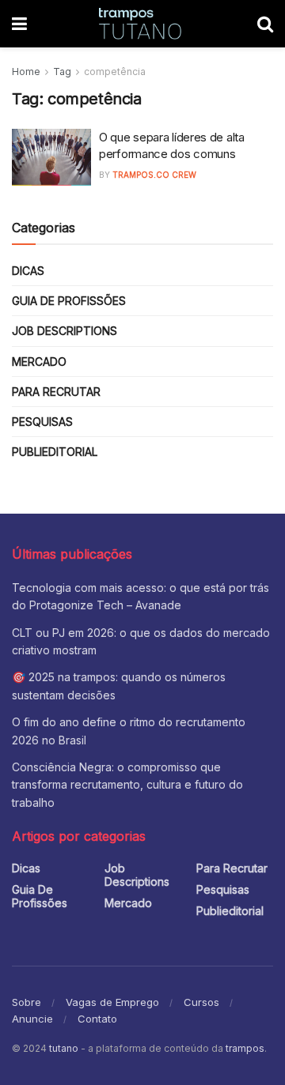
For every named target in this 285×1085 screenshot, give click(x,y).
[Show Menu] (19, 23)
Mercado (39, 361)
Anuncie (32, 1018)
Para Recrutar (56, 391)
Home (26, 71)
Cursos (201, 1002)
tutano (63, 1048)
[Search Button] (265, 23)
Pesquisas (42, 421)
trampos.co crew (154, 174)
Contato (97, 1018)
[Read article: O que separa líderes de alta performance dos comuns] (51, 157)
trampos (245, 1048)
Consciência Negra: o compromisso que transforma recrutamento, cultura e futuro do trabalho (127, 784)
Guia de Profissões (69, 300)
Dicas (28, 270)
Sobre (26, 1002)
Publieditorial (54, 451)
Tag (62, 71)
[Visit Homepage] (142, 24)
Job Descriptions (64, 330)
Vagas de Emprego (112, 1002)
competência (115, 71)
